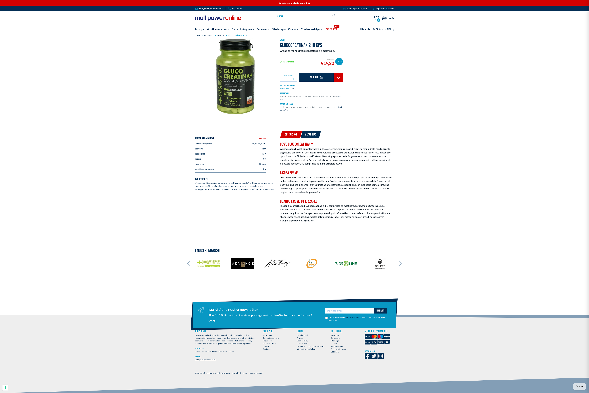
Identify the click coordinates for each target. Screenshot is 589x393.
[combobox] (303, 15)
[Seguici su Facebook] (368, 358)
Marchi (366, 29)
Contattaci (267, 349)
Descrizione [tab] (291, 134)
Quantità (288, 75)
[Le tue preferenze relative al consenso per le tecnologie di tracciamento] (5, 388)
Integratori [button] (202, 29)
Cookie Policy (302, 341)
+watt (283, 40)
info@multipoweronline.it (205, 359)
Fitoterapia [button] (279, 29)
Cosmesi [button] (293, 29)
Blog (391, 29)
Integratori (335, 335)
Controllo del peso (338, 349)
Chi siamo (267, 346)
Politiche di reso (269, 343)
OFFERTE (335, 352)
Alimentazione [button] (220, 29)
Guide (379, 29)
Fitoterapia (335, 341)
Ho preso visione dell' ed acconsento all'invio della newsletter (356, 318)
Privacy (300, 338)
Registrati (380, 8)
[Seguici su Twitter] (374, 358)
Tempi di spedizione (271, 338)
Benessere (335, 338)
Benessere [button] (262, 29)
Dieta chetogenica (242, 29)
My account (267, 335)
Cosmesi (334, 343)
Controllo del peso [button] (312, 29)
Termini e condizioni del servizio (310, 346)
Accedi (390, 8)
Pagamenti (267, 341)
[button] (189, 263)
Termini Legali (302, 335)
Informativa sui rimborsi (306, 349)
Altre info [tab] (310, 134)
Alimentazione (337, 346)
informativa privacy (353, 317)
